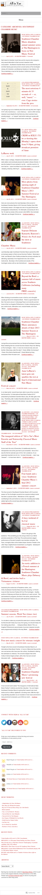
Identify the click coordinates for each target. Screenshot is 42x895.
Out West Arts (5, 822)
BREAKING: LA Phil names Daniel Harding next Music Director (18, 840)
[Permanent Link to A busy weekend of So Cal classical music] (10, 531)
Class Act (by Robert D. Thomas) (10, 812)
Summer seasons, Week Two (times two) (19, 614)
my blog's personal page (15, 875)
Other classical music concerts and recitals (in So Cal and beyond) (31, 423)
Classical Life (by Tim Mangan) (10, 816)
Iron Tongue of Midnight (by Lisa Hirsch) (12, 818)
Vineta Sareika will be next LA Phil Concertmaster (14, 838)
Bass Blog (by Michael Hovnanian (11, 805)
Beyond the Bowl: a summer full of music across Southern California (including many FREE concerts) (31, 283)
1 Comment (30, 56)
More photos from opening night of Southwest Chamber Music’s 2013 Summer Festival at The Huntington (30, 189)
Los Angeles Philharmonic (30, 82)
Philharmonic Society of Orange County (30, 427)
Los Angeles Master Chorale (30, 414)
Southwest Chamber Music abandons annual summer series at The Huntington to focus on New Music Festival (31, 46)
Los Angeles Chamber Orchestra (30, 412)
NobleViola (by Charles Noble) (10, 820)
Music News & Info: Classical (31, 34)
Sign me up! (6, 747)
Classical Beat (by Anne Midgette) (11, 814)
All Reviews (26, 223)
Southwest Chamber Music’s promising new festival (30, 674)
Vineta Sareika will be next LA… (25, 760)
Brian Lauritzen (6, 809)
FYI (23, 129)
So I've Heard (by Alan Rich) (9, 824)
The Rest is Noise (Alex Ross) (10, 826)
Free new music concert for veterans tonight (20, 640)
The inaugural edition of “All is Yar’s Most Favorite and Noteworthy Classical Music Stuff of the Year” (20, 439)
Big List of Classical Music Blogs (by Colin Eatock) (15, 807)
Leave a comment (32, 156)
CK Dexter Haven (20, 56)
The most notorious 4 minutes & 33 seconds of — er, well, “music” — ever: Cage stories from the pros (31, 96)
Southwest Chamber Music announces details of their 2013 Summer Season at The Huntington (30, 327)
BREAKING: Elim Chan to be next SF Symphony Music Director (18, 846)
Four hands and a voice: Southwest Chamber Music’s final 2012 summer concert (29, 479)
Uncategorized (17, 433)
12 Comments (34, 106)
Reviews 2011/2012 (27, 430)
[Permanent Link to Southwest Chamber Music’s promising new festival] (10, 682)
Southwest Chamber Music (31, 36)
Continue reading (7, 73)
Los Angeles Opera (28, 417)
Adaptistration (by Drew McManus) (11, 803)
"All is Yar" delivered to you (13, 730)
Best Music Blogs (28, 872)
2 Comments (31, 293)
